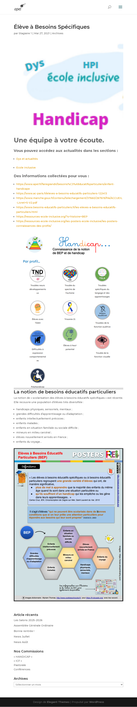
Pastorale (20, 665)
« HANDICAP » (23, 656)
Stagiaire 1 (25, 33)
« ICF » (18, 660)
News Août (21, 642)
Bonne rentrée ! (24, 631)
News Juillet (22, 636)
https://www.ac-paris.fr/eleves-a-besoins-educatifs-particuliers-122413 (61, 193)
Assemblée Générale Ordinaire (33, 625)
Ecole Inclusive (26, 167)
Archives (57, 33)
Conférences (22, 669)
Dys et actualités (27, 158)
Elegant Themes (58, 702)
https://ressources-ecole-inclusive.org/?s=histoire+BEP (52, 216)
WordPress (96, 702)
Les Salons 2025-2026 (28, 620)
